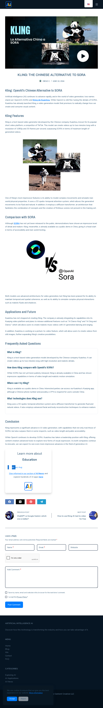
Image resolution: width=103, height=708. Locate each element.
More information (36, 693)
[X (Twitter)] (20, 501)
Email (42, 547)
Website (74, 547)
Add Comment (14, 569)
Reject (23, 699)
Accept (12, 699)
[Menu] (97, 4)
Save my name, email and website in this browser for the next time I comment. (36, 593)
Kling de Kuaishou (41, 100)
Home (8, 645)
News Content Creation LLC (61, 694)
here (41, 477)
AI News (40, 473)
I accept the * (18, 597)
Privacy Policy (22, 597)
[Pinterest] (31, 501)
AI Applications (11, 678)
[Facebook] (9, 501)
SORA (17, 223)
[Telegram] (41, 501)
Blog (7, 649)
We (6, 652)
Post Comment (14, 604)
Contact (8, 655)
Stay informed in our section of (22, 473)
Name (10, 547)
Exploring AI (10, 675)
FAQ (7, 659)
